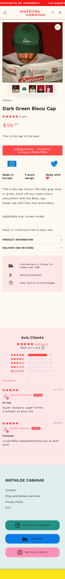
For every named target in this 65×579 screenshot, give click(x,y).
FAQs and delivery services (22, 496)
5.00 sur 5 (41, 344)
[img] (10, 390)
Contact (10, 490)
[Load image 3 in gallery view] (32, 89)
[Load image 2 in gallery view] (24, 89)
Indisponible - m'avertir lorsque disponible (32, 150)
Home (6, 100)
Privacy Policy (14, 501)
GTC (8, 507)
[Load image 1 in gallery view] (16, 89)
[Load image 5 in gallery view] (49, 89)
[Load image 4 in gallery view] (40, 89)
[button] (53, 13)
